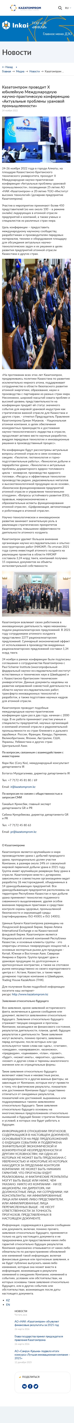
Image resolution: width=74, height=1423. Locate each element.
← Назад (7, 67)
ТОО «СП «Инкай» (39, 25)
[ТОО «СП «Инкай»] (15, 25)
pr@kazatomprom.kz (23, 831)
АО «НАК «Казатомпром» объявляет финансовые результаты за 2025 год (37, 1323)
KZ (8, 1300)
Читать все (21, 1314)
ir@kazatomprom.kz (22, 786)
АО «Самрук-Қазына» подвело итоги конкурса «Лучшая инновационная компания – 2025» (42, 1354)
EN (8, 1304)
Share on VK (24, 1386)
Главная (6, 71)
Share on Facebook (30, 1386)
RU (67, 8)
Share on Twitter (36, 1386)
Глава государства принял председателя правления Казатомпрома (39, 1338)
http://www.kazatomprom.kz (30, 994)
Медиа (20, 71)
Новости (34, 71)
